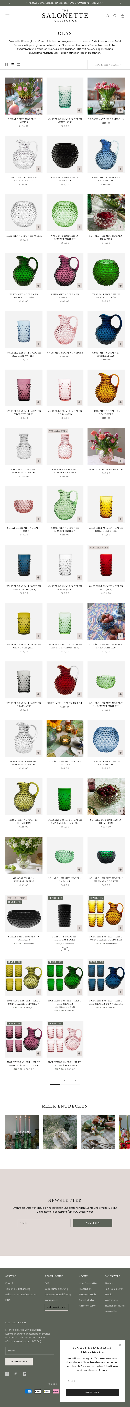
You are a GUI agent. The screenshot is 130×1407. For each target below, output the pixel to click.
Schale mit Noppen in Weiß (24, 120)
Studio (108, 1294)
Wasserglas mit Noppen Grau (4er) (24, 704)
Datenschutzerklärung (58, 1294)
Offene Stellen (87, 1305)
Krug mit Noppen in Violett (65, 296)
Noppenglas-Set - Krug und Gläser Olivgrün (24, 1002)
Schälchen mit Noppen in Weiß (106, 237)
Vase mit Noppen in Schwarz (65, 179)
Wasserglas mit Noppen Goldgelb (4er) (106, 529)
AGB (47, 1283)
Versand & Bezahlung (17, 1289)
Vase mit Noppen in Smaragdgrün (106, 296)
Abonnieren (19, 1361)
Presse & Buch (87, 1294)
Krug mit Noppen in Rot (65, 703)
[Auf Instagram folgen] (16, 1374)
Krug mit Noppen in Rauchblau (106, 179)
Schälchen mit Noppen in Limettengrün (106, 704)
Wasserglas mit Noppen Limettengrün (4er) (65, 646)
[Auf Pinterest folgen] (24, 1374)
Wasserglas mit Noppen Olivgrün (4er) (24, 646)
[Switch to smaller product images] (12, 64)
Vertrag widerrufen (56, 1307)
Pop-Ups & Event (115, 1289)
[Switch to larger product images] (6, 64)
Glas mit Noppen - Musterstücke (65, 938)
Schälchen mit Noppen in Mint (65, 880)
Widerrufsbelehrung (56, 1289)
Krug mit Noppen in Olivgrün (23, 821)
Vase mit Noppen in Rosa (106, 470)
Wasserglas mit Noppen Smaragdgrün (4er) (65, 821)
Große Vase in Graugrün (106, 119)
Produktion (85, 1289)
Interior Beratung (115, 1305)
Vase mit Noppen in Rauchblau (106, 763)
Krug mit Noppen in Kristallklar (23, 179)
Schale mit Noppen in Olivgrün (106, 821)
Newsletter (111, 1311)
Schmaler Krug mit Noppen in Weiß (24, 763)
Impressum (51, 1300)
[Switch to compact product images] (18, 64)
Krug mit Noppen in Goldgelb (106, 412)
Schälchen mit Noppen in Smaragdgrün (106, 880)
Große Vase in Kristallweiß (24, 880)
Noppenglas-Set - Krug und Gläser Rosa (65, 1063)
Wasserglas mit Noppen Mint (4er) (65, 120)
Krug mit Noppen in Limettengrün (65, 529)
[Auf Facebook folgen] (7, 1374)
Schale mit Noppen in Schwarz (24, 938)
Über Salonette (88, 1283)
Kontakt (10, 1283)
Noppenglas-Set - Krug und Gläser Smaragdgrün (65, 1004)
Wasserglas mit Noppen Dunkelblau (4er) (24, 588)
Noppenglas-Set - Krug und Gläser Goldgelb (106, 938)
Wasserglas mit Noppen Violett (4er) (24, 412)
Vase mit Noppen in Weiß (24, 236)
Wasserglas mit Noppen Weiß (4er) (65, 588)
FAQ (7, 1300)
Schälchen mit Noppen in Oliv (65, 763)
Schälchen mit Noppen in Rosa (24, 529)
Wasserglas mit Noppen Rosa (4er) (65, 412)
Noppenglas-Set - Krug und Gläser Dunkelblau (106, 1002)
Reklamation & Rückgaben (21, 1294)
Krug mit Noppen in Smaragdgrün (23, 296)
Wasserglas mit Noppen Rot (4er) (106, 588)
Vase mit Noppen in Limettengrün (65, 237)
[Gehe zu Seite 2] (75, 1081)
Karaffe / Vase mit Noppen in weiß (24, 471)
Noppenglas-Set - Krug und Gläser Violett (24, 1063)
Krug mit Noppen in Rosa (65, 353)
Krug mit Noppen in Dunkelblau (106, 354)
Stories (109, 1283)
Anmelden (92, 1392)
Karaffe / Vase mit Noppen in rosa (65, 471)
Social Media (86, 1300)
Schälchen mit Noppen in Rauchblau (106, 646)
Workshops (111, 1300)
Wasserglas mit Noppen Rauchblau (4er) (24, 354)
